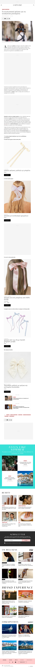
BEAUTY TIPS (4, 522)
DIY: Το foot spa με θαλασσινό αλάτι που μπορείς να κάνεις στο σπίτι (25, 525)
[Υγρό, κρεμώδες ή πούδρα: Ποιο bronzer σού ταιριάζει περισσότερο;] (9, 516)
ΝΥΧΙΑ (3, 505)
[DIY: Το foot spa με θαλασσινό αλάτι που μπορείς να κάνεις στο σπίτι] (25, 516)
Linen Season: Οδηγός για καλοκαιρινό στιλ (23, 617)
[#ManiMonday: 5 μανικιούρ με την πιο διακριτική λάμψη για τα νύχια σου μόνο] (9, 500)
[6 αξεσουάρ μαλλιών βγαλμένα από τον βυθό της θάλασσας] (25, 500)
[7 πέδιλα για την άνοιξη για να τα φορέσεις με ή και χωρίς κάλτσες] (8, 398)
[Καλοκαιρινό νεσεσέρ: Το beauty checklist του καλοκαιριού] (25, 595)
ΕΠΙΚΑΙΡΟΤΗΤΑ (10, 622)
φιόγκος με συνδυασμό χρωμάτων (16, 216)
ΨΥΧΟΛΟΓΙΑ (4, 562)
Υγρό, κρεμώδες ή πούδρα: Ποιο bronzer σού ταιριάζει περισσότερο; (9, 525)
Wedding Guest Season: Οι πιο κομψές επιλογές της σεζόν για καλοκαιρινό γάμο (8, 602)
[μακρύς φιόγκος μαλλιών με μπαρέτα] (17, 154)
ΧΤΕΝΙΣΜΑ (6, 416)
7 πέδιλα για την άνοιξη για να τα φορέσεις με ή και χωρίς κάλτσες (21, 399)
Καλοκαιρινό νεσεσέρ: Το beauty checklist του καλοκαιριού (25, 601)
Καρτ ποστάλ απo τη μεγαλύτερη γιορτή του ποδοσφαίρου (9, 617)
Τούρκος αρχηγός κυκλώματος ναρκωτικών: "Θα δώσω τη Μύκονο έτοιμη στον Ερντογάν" (9, 652)
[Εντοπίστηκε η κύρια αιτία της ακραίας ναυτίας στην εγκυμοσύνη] (25, 557)
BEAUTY (8, 414)
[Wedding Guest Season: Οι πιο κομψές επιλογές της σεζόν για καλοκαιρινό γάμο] (9, 595)
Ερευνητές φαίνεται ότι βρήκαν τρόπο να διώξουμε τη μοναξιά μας (8, 565)
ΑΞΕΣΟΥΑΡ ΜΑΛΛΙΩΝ (27, 414)
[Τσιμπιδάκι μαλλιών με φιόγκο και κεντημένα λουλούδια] (17, 367)
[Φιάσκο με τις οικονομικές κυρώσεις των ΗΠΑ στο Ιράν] (25, 629)
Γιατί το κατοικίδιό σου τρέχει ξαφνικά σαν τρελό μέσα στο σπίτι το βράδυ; (9, 582)
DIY (19, 522)
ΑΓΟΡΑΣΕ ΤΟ (7, 220)
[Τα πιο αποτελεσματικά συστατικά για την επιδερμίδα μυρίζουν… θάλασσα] (25, 573)
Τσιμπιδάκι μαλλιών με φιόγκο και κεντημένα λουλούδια (15, 386)
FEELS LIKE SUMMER (17, 448)
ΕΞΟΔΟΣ (25, 460)
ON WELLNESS (9, 550)
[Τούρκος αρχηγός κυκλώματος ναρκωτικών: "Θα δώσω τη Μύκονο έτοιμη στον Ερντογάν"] (9, 645)
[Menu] (1, 5)
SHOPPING (20, 414)
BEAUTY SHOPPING (5, 9)
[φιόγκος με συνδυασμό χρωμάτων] (17, 196)
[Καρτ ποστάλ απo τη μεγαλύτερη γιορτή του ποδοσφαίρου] (9, 610)
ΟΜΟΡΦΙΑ (20, 579)
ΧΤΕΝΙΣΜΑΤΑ (12, 416)
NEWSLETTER (22, 662)
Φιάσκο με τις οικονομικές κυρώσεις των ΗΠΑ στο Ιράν (24, 635)
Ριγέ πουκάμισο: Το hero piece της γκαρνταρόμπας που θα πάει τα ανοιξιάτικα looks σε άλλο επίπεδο (21, 407)
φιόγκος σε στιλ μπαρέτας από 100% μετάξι (17, 298)
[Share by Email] (9, 19)
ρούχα (21, 309)
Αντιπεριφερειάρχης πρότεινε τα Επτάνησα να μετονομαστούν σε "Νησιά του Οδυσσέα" (25, 652)
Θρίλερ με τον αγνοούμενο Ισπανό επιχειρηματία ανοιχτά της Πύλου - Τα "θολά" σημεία (9, 636)
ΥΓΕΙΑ (20, 562)
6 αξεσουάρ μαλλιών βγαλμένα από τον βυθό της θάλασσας (24, 508)
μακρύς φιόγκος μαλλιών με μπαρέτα (17, 170)
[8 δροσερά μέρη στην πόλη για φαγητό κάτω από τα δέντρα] (10, 463)
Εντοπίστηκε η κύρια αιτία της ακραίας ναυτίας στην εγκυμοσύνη (25, 565)
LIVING (3, 579)
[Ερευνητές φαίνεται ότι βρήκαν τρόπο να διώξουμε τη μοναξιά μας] (9, 557)
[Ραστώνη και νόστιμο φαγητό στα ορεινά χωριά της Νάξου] (25, 478)
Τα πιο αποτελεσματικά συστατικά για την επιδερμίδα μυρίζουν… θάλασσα (25, 582)
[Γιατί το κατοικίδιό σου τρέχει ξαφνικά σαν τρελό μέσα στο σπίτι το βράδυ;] (9, 573)
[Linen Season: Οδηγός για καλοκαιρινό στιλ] (25, 610)
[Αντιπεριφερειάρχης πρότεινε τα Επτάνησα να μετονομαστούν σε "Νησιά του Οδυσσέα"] (25, 645)
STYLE (14, 397)
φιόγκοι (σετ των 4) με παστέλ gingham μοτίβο (14, 341)
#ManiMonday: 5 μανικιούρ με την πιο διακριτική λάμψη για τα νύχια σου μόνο (9, 508)
